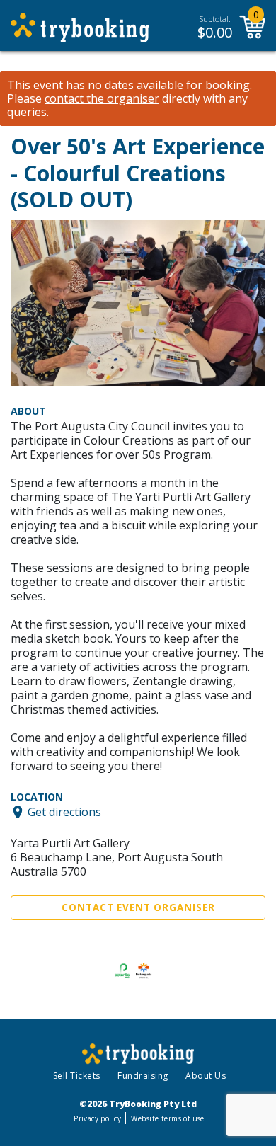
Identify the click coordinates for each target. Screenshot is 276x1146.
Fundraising (142, 1076)
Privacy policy (97, 1118)
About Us (205, 1076)
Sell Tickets (76, 1076)
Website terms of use (167, 1118)
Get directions (64, 812)
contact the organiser (102, 98)
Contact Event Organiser (138, 907)
